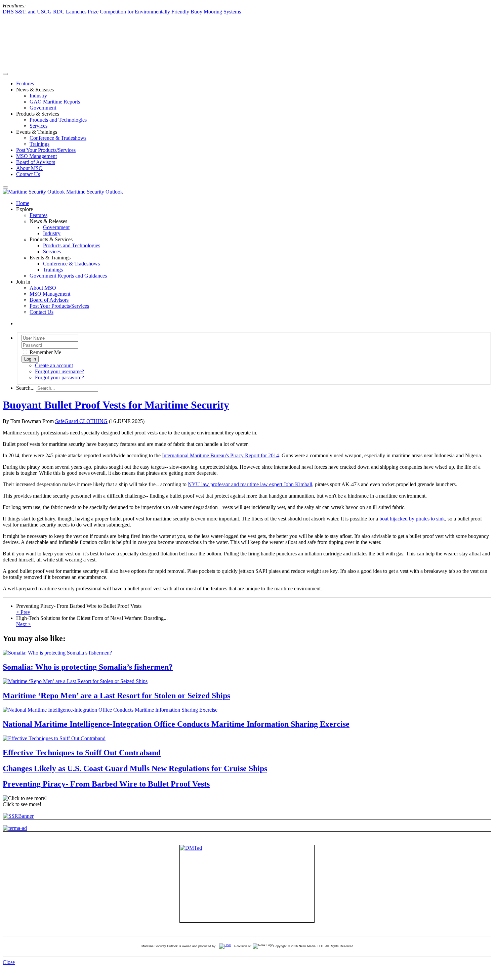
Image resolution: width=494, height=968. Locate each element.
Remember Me (44, 352)
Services (38, 126)
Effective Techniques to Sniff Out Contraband (82, 752)
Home (22, 203)
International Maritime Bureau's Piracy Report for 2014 (220, 455)
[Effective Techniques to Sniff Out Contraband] (54, 738)
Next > (23, 624)
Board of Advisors (35, 162)
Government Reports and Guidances (68, 276)
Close (9, 962)
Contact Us (28, 174)
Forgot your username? (59, 371)
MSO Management (36, 156)
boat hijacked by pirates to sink (412, 518)
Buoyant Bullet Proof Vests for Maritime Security (116, 405)
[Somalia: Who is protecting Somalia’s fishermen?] (57, 653)
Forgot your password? (59, 377)
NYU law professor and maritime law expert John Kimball (250, 484)
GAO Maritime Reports (55, 101)
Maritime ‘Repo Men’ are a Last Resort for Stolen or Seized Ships (116, 695)
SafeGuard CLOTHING (81, 421)
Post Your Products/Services (46, 150)
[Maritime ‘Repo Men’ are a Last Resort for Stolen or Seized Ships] (75, 681)
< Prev (23, 612)
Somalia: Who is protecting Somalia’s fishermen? (88, 667)
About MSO (29, 168)
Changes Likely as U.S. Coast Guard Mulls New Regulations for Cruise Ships (135, 768)
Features (25, 83)
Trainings (39, 144)
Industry (38, 95)
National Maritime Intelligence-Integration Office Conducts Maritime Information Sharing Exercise (176, 724)
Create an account (54, 365)
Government (43, 108)
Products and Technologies (58, 120)
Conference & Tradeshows (58, 138)
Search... (25, 388)
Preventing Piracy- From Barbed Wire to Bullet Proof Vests (106, 784)
